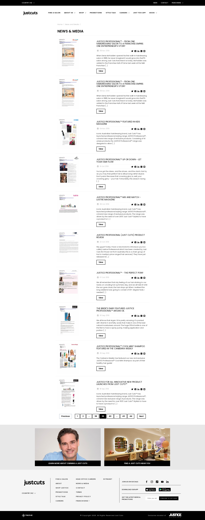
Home (60, 24)
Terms (79, 492)
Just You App (139, 13)
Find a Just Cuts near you (137, 463)
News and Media (72, 24)
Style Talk (111, 13)
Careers (123, 13)
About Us (68, 13)
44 (131, 416)
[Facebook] (146, 482)
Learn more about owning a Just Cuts (67, 463)
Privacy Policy (83, 496)
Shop (81, 13)
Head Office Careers (86, 479)
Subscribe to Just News (168, 498)
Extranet (107, 479)
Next (141, 416)
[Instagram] (152, 482)
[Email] (144, 51)
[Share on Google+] (141, 51)
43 (123, 416)
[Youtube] (162, 482)
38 (96, 416)
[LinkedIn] (167, 482)
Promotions (96, 13)
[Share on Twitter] (132, 51)
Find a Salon (54, 13)
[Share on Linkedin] (138, 51)
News (155, 3)
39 (103, 416)
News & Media (82, 483)
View (101, 71)
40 (110, 416)
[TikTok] (157, 482)
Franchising (82, 501)
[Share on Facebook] (135, 51)
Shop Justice (62, 488)
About (59, 483)
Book (152, 13)
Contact (164, 3)
